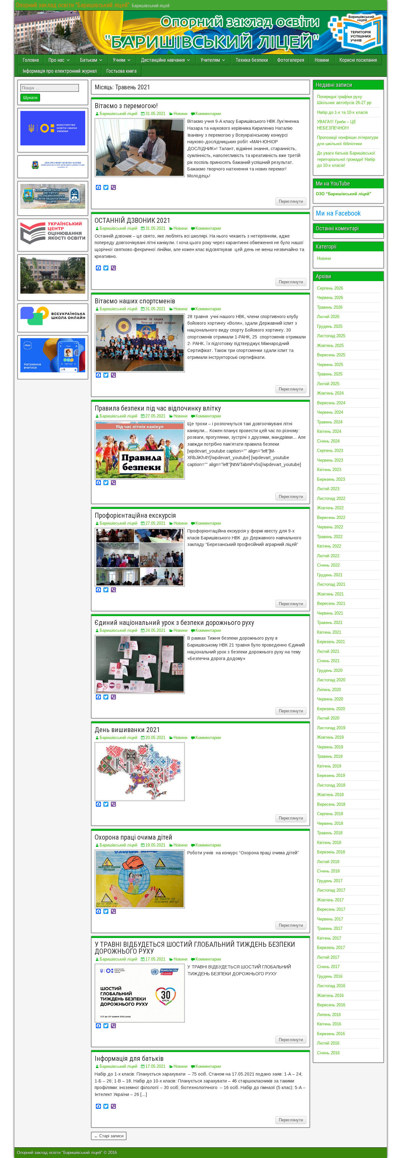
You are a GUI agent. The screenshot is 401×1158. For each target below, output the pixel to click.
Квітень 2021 (329, 632)
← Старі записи (108, 1136)
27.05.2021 (155, 416)
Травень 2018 (329, 833)
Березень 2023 (331, 479)
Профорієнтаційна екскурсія (135, 515)
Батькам (88, 60)
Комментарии (208, 113)
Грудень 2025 (329, 326)
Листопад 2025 (331, 335)
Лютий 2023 (328, 488)
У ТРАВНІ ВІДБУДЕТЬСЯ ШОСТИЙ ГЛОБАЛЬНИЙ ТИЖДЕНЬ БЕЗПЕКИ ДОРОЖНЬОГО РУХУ (195, 948)
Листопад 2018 (331, 785)
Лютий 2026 (328, 316)
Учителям (210, 60)
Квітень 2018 (329, 842)
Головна (31, 60)
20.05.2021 (155, 737)
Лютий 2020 (328, 718)
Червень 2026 (330, 297)
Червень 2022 (330, 527)
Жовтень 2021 (330, 594)
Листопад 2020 (331, 680)
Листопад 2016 (331, 985)
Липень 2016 (329, 1014)
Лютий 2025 (328, 383)
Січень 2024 (328, 441)
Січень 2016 (328, 1053)
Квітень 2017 (329, 938)
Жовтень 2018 (330, 794)
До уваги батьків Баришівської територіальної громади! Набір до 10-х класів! (346, 159)
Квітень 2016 (329, 1024)
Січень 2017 (328, 966)
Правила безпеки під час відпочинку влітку (158, 408)
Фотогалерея (290, 60)
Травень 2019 (329, 756)
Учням (119, 60)
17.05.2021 (155, 959)
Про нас (56, 60)
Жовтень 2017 (330, 900)
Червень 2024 (330, 412)
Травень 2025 (329, 374)
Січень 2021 (328, 660)
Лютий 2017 (328, 957)
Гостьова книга (121, 71)
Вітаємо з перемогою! (126, 106)
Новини (322, 60)
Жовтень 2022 (330, 508)
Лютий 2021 (328, 651)
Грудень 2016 (329, 976)
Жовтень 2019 (330, 737)
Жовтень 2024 (330, 393)
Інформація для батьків (129, 1058)
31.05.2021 (155, 113)
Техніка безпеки (252, 60)
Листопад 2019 (331, 728)
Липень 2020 (329, 689)
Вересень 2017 (331, 909)
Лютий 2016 (328, 1043)
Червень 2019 (330, 747)
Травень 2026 (329, 307)
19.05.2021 (155, 845)
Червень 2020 (330, 699)
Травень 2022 (329, 536)
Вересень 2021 (331, 603)
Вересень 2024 (331, 403)
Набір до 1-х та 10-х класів (342, 112)
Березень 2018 (331, 852)
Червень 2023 (330, 460)
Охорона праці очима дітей (133, 837)
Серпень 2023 (330, 450)
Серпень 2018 (330, 813)
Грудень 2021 (329, 575)
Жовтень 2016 (330, 995)
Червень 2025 (330, 364)
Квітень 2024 (329, 431)
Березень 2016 (331, 1033)
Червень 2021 (330, 613)
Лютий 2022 (328, 555)
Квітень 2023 (329, 469)
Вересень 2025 (331, 355)
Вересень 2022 (331, 517)
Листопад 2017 (331, 890)
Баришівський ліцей (118, 113)
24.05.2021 (155, 630)
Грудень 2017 (329, 880)
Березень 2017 (331, 947)
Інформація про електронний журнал (60, 71)
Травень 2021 (329, 622)
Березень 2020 (331, 708)
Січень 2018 (328, 871)
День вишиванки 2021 (127, 730)
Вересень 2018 (331, 804)
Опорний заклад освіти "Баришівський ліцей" (72, 5)
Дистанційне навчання (163, 60)
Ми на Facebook (338, 213)
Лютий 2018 (328, 861)
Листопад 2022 (331, 498)
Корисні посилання (358, 60)
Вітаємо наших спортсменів (135, 301)
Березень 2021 (331, 641)
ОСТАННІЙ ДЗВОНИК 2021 (132, 220)
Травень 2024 (329, 422)
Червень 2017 (330, 919)
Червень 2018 (330, 823)
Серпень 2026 (330, 288)
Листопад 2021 (331, 584)
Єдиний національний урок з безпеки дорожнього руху (174, 622)
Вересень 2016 (331, 1005)
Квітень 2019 (329, 766)
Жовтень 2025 (330, 345)
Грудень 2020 (329, 670)
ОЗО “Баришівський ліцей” (344, 193)
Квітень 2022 (329, 546)
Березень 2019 (331, 775)
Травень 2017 (329, 928)
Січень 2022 (328, 565)
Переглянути (291, 201)
